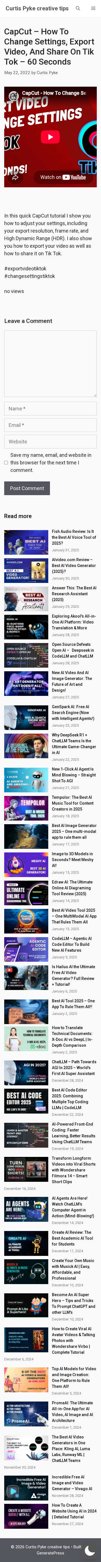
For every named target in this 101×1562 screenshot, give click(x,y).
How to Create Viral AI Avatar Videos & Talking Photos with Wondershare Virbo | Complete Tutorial (73, 1341)
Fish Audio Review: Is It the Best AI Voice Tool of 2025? (74, 537)
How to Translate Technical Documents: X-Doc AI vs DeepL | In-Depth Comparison (72, 1036)
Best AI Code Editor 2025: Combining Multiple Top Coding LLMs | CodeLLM (70, 1099)
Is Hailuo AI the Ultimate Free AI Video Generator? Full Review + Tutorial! (73, 976)
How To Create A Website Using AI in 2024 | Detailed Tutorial (74, 1511)
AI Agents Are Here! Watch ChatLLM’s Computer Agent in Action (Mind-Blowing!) (73, 1207)
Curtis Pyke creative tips (37, 8)
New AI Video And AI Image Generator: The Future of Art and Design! (72, 681)
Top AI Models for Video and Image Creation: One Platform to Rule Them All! (74, 1378)
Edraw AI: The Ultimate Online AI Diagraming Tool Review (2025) (72, 888)
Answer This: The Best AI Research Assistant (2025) (74, 594)
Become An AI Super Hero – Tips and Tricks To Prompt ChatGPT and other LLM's (73, 1303)
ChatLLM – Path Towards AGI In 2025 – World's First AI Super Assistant (74, 1068)
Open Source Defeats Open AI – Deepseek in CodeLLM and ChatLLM (73, 650)
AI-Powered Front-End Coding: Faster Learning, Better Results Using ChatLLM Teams (73, 1133)
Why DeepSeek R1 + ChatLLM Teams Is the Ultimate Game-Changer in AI (74, 744)
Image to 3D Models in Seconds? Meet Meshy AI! (72, 860)
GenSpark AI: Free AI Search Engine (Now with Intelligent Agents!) (73, 713)
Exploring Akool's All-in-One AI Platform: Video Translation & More (74, 622)
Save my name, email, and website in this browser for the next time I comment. (50, 462)
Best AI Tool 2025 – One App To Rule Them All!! (73, 1004)
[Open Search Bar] (78, 8)
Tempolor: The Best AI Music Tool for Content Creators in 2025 (72, 803)
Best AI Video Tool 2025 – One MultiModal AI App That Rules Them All (74, 916)
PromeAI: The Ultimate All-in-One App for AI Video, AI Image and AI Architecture (72, 1412)
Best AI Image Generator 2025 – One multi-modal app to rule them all (74, 831)
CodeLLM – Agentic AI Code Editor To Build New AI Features (72, 944)
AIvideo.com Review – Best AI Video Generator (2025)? (74, 565)
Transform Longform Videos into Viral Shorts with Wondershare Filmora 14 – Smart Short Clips (74, 1170)
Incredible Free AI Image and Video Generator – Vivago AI (72, 1483)
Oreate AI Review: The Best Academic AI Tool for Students (72, 1238)
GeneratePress (50, 1553)
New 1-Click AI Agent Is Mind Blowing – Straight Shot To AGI (74, 775)
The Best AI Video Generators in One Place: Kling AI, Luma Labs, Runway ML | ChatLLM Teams (71, 1449)
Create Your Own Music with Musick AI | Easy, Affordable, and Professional (73, 1269)
